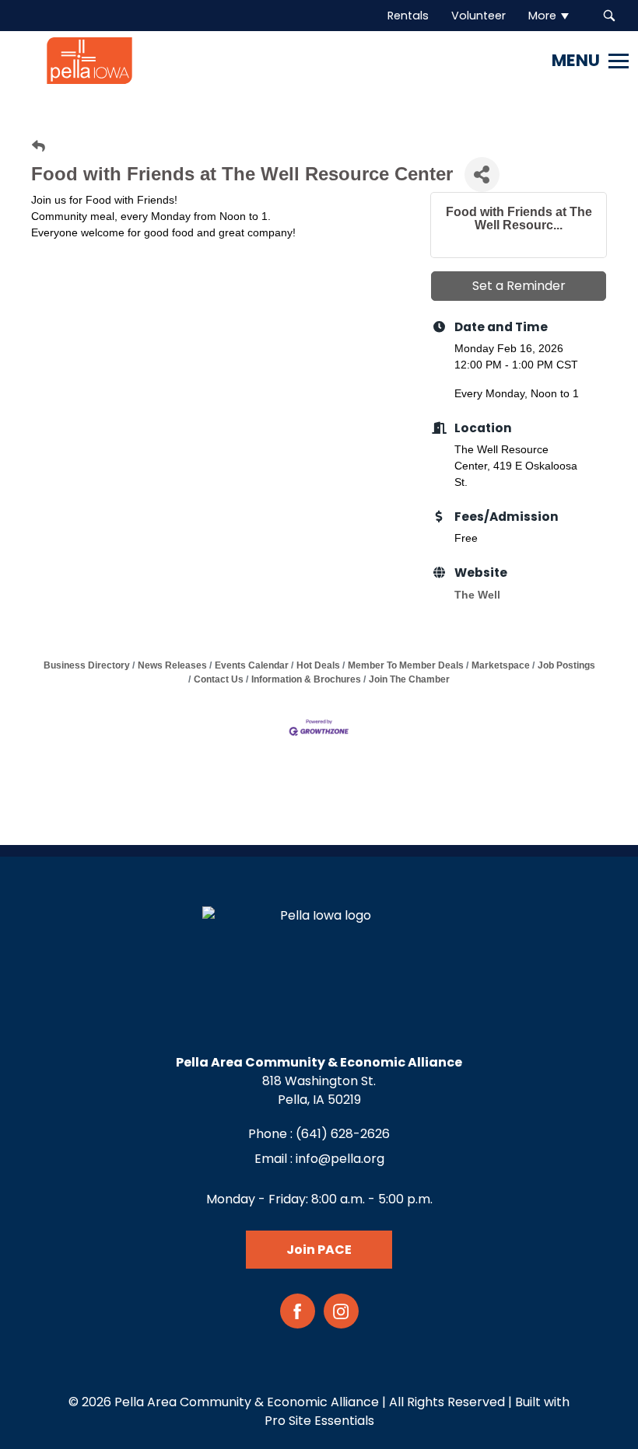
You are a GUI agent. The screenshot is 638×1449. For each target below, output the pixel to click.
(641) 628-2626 (343, 1134)
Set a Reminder (519, 286)
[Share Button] (482, 174)
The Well (477, 594)
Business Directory (87, 665)
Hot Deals (318, 665)
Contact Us (219, 679)
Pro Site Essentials (319, 1421)
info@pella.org (340, 1159)
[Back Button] (38, 146)
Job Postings (566, 665)
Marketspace (500, 665)
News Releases (172, 665)
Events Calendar (252, 665)
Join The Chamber (409, 679)
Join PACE (319, 1250)
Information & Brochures (306, 679)
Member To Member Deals (406, 665)
